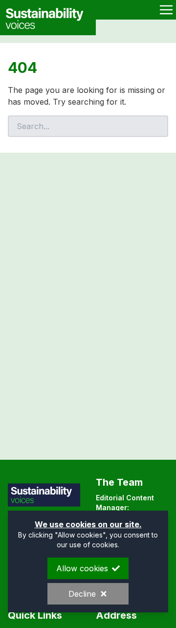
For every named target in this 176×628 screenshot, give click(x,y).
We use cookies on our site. (88, 524)
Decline (82, 594)
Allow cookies (82, 568)
